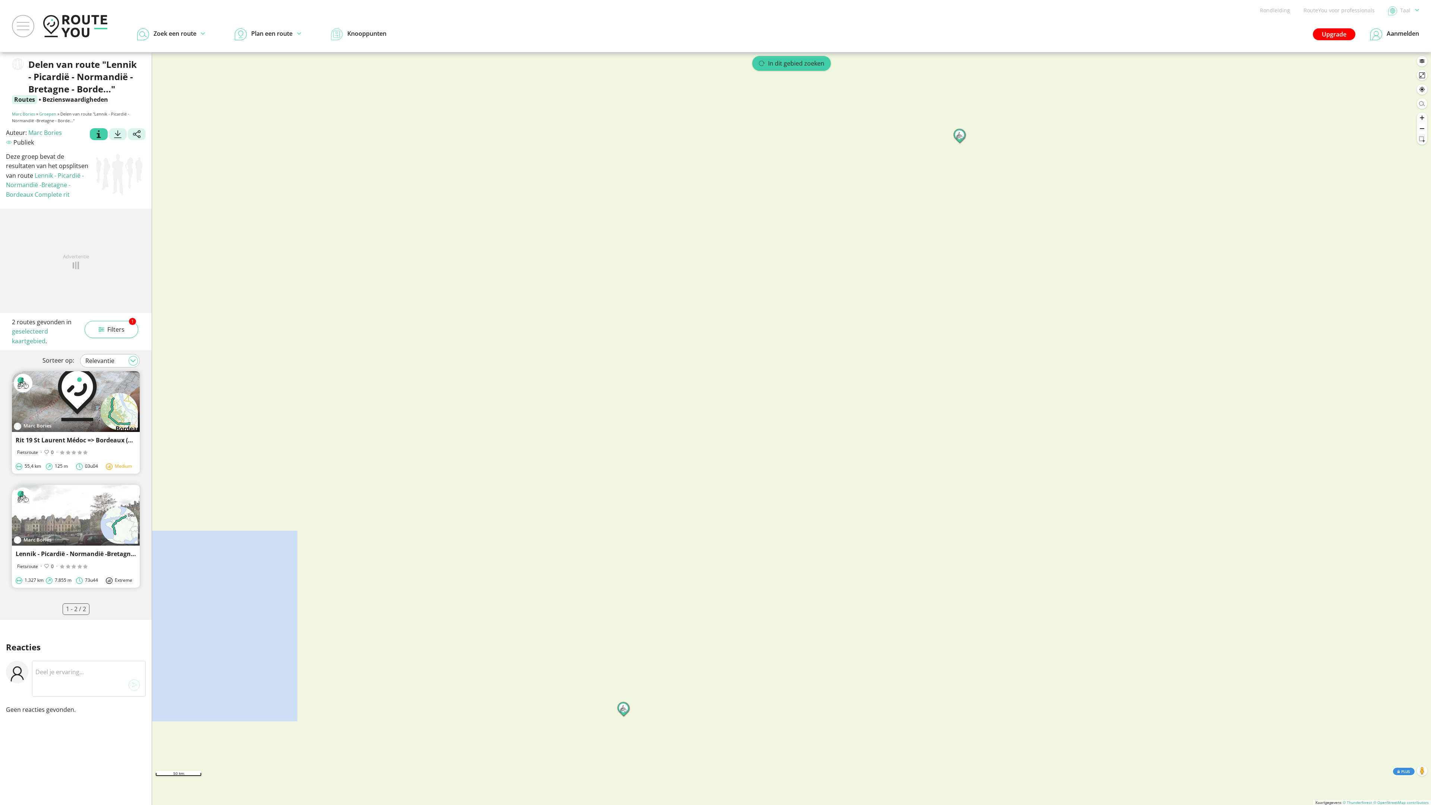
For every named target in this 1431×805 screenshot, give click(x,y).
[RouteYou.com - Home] (75, 26)
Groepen (47, 114)
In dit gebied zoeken (796, 63)
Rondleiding (1275, 10)
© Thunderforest (1357, 802)
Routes (24, 99)
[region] (791, 428)
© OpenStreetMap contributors (1401, 802)
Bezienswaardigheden (75, 99)
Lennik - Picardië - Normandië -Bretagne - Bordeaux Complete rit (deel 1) (122, 554)
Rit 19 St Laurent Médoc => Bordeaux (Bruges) (83, 440)
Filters (120, 327)
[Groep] (99, 135)
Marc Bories (23, 114)
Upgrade (1334, 34)
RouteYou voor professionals (1339, 10)
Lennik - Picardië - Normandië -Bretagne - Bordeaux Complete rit (45, 185)
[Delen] (137, 135)
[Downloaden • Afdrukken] (118, 135)
